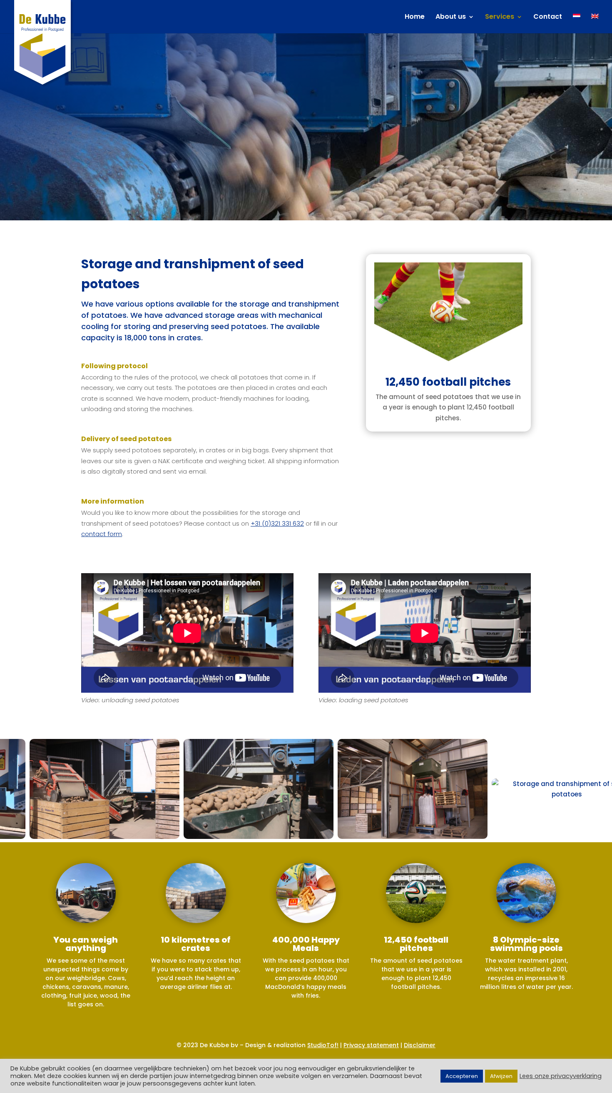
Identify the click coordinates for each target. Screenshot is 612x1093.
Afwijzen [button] (501, 1076)
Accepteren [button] (461, 1076)
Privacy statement (371, 1045)
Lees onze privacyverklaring (561, 1076)
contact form (101, 533)
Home (415, 17)
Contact (547, 17)
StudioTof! (322, 1045)
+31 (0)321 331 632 (277, 523)
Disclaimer (419, 1045)
